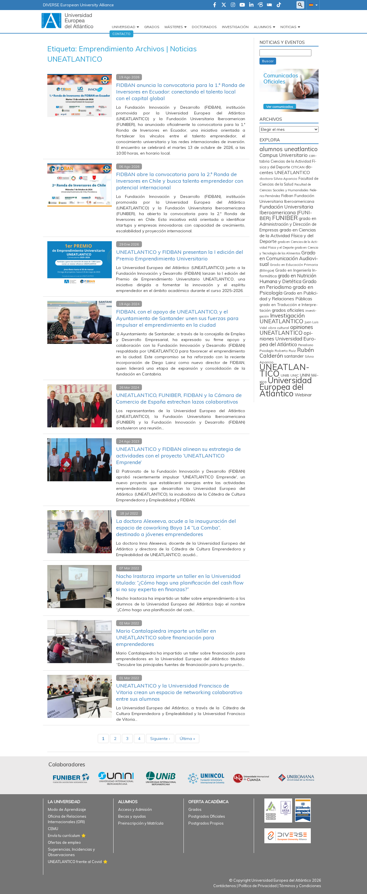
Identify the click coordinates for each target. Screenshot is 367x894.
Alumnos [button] (263, 27)
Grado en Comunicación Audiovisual (288, 258)
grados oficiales (288, 310)
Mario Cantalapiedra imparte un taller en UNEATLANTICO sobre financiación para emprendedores (166, 637)
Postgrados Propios (206, 823)
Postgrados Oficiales (206, 816)
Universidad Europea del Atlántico (285, 386)
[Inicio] (67, 20)
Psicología (266, 351)
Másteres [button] (174, 27)
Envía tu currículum (64, 835)
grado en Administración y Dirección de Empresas (288, 224)
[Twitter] (223, 5)
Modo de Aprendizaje (67, 809)
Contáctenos (224, 885)
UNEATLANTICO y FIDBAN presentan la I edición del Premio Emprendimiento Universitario (179, 255)
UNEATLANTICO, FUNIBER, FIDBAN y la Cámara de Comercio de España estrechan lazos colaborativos (179, 398)
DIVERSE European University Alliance (78, 4)
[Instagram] (233, 5)
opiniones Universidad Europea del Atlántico (287, 338)
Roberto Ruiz (285, 350)
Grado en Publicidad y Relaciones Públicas (288, 295)
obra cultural (278, 328)
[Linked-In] (251, 5)
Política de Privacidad (258, 885)
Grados (151, 27)
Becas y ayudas (132, 816)
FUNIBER (285, 217)
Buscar (268, 61)
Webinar (303, 395)
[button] (312, 5)
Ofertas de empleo (64, 842)
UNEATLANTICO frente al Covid (75, 861)
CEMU (53, 828)
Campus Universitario (283, 155)
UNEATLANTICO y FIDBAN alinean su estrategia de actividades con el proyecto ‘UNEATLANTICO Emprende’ (178, 455)
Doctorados (204, 27)
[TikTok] (279, 5)
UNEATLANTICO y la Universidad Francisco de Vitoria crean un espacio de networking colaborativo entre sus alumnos (179, 692)
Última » (187, 738)
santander (294, 356)
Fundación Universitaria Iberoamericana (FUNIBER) (286, 212)
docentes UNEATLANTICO (286, 169)
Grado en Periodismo (288, 284)
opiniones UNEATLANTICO (286, 330)
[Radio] (269, 5)
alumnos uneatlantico (288, 149)
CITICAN (297, 167)
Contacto (121, 34)
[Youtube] (242, 5)
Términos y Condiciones (300, 885)
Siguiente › (160, 738)
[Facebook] (214, 5)
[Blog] (260, 5)
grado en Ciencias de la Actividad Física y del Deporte (287, 235)
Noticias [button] (288, 27)
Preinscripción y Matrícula (140, 823)
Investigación (235, 27)
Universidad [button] (123, 27)
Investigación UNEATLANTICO (282, 318)
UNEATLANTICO (284, 370)
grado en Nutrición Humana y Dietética (287, 278)
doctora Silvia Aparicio (278, 178)
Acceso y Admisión (135, 809)
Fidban (287, 195)
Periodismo (305, 345)
